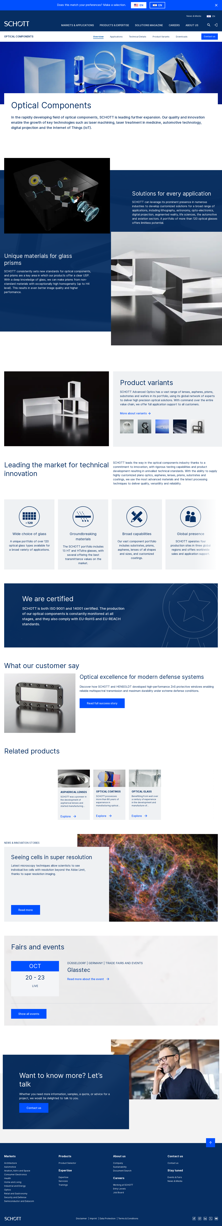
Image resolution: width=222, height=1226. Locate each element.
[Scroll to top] (210, 1142)
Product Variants (161, 36)
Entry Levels (119, 1188)
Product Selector (67, 1163)
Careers (174, 25)
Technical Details (137, 36)
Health (7, 1178)
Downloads (181, 36)
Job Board (118, 1192)
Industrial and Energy (15, 1186)
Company (118, 1163)
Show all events (28, 1014)
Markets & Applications (77, 25)
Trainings (63, 1185)
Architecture (10, 1163)
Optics (7, 1189)
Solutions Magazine (149, 25)
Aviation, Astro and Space (17, 1170)
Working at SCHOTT (123, 1185)
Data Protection (108, 1218)
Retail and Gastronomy (15, 1193)
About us (192, 25)
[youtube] (216, 1218)
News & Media (193, 16)
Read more (25, 910)
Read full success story (102, 703)
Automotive (10, 1167)
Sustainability (120, 1167)
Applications (116, 36)
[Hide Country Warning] (216, 5)
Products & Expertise (114, 25)
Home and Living (12, 1182)
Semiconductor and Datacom (19, 1201)
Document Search (122, 1170)
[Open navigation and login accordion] (216, 25)
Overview (98, 36)
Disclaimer (81, 1218)
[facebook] (194, 1218)
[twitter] (210, 1218)
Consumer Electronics (15, 1174)
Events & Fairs (175, 1177)
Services (63, 1181)
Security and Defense (15, 1197)
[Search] (209, 25)
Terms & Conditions (128, 1218)
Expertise (63, 1177)
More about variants (133, 413)
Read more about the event (86, 979)
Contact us (209, 36)
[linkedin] (205, 1218)
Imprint (93, 1218)
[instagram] (199, 1218)
